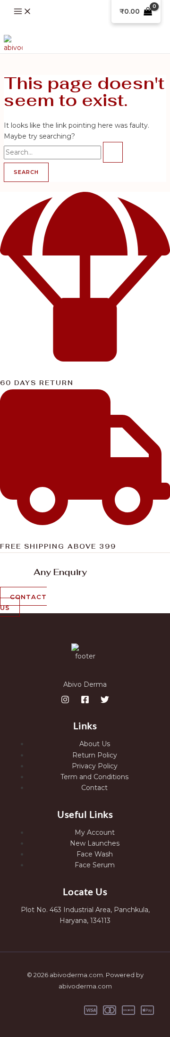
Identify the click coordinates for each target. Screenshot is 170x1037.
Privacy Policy (95, 766)
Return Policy (94, 755)
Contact (94, 787)
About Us (94, 744)
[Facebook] (85, 701)
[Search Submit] (113, 152)
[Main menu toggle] (23, 12)
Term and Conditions (94, 777)
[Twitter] (105, 701)
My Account (95, 832)
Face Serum (95, 865)
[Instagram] (65, 701)
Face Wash (94, 854)
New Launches (94, 843)
